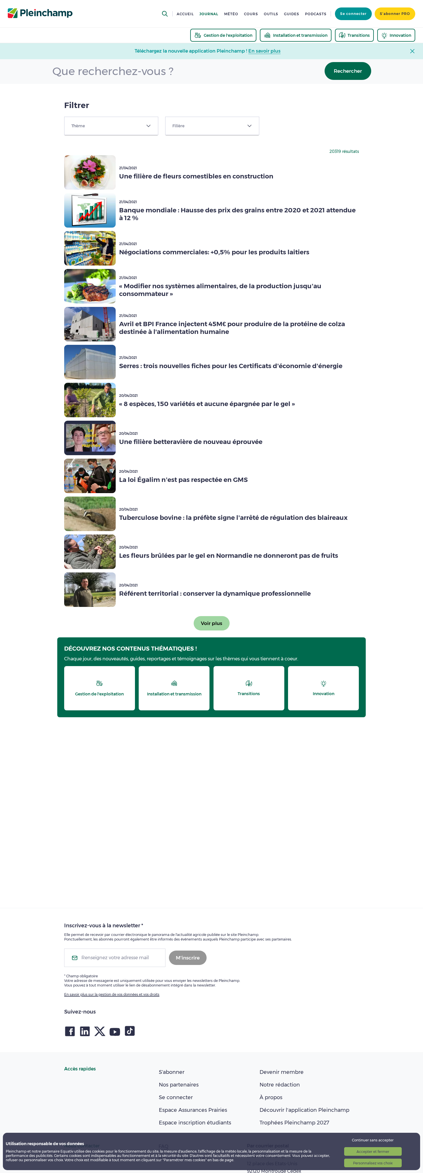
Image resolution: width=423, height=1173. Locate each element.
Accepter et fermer (373, 1151)
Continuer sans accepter (373, 1140)
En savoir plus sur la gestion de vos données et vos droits (111, 994)
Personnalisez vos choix (372, 1163)
